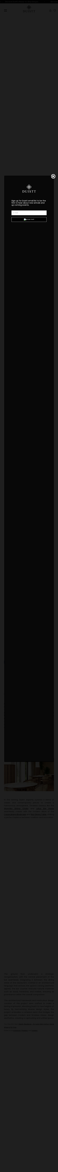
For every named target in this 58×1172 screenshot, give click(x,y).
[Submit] (29, 219)
